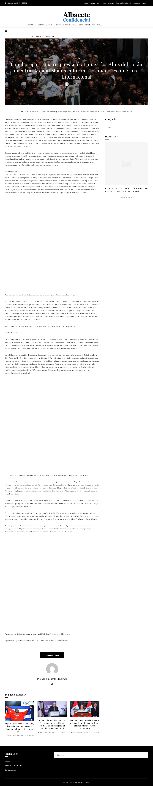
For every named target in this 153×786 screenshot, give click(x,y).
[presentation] (7, 718)
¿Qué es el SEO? (84, 719)
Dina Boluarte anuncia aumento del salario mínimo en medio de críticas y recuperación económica (52, 724)
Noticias (76, 58)
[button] (122, 197)
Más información (52, 655)
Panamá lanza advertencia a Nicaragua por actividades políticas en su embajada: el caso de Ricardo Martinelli (19, 724)
